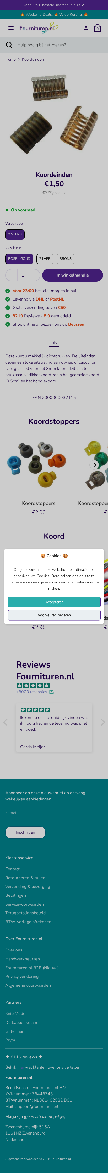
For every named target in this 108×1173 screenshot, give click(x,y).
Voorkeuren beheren (54, 615)
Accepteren (54, 602)
